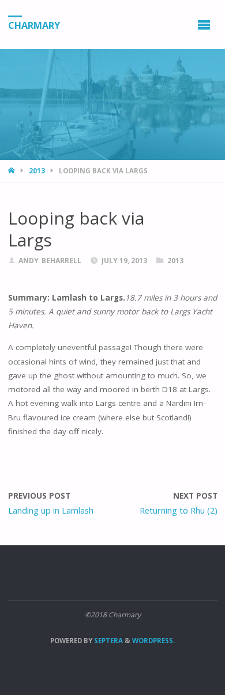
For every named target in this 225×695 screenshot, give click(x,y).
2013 (37, 170)
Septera (107, 640)
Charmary (34, 24)
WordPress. (153, 640)
